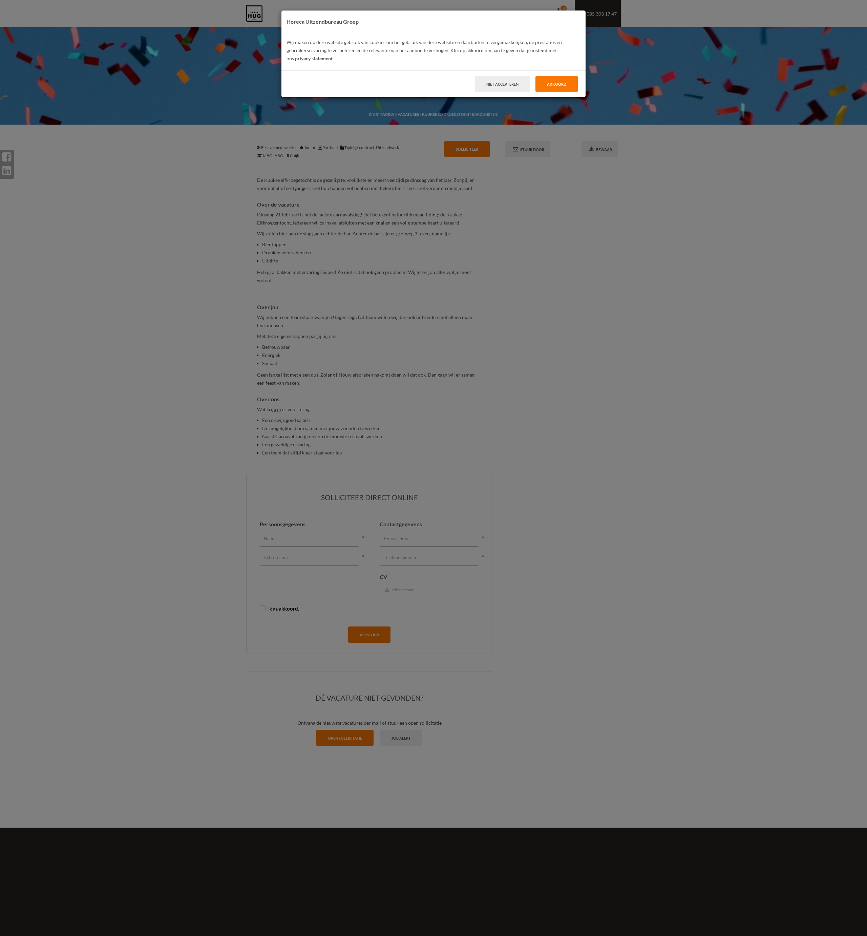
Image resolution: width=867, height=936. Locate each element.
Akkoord (556, 84)
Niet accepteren (502, 84)
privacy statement (314, 58)
